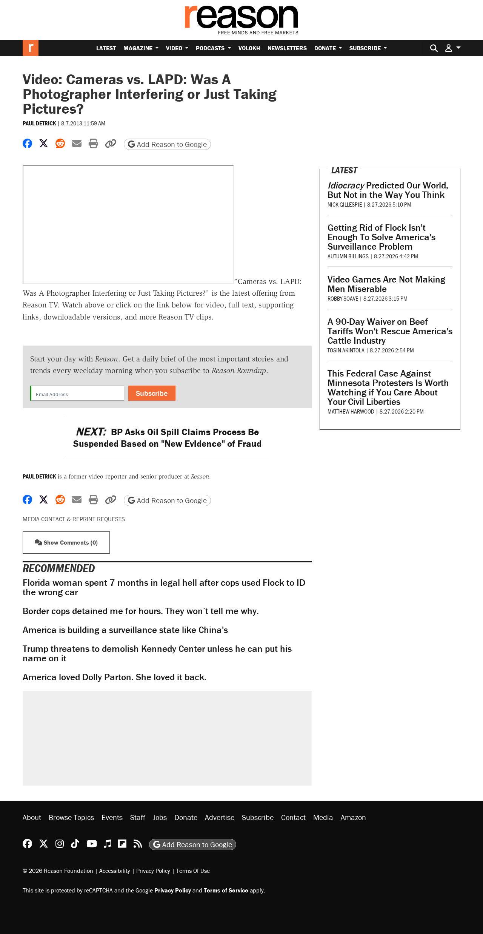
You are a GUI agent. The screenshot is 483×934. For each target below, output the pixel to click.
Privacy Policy (153, 870)
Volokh (249, 48)
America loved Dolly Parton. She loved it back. (114, 677)
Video (175, 48)
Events (112, 817)
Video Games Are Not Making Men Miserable (386, 284)
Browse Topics (71, 817)
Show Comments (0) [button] (70, 542)
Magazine (138, 48)
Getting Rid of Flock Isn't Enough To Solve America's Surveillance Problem (381, 237)
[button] (452, 48)
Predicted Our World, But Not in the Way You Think (388, 190)
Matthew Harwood (351, 411)
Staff (137, 817)
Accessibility (114, 870)
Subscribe (365, 48)
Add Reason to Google (171, 144)
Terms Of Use (193, 870)
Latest (106, 48)
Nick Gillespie (345, 204)
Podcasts (211, 48)
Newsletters (287, 48)
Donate (325, 48)
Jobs (160, 817)
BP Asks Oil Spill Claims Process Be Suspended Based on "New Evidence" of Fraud (167, 437)
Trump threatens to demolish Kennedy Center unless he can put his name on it (157, 653)
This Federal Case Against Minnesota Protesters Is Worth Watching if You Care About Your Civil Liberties (388, 387)
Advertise (219, 817)
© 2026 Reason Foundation (58, 870)
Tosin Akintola (346, 350)
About (32, 817)
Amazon (353, 817)
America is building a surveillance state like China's (125, 630)
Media (323, 817)
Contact (293, 817)
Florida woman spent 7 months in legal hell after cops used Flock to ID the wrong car (164, 587)
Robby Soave (343, 298)
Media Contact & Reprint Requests (74, 519)
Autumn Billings (348, 256)
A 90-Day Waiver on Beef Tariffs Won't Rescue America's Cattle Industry (390, 331)
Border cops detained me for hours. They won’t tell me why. (141, 611)
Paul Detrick (39, 123)
